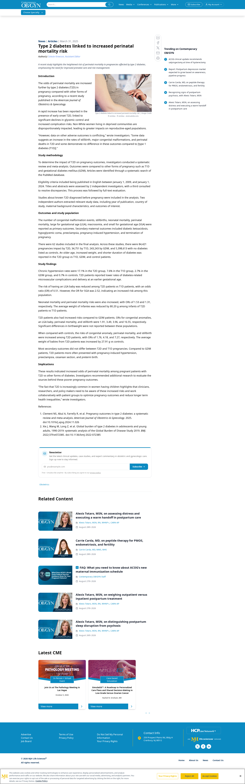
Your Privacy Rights (107, 741)
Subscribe (137, 466)
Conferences (143, 4)
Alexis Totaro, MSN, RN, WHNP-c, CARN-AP (99, 522)
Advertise (26, 734)
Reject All (189, 776)
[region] (122, 776)
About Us (193, 760)
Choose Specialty (31, 12)
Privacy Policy (66, 737)
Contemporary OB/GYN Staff (92, 576)
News (121, 4)
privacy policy (95, 473)
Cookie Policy (41, 781)
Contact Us (27, 737)
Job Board (26, 741)
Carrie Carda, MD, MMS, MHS (93, 549)
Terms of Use (66, 734)
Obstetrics (44, 484)
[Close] (240, 776)
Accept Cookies (209, 776)
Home (181, 760)
